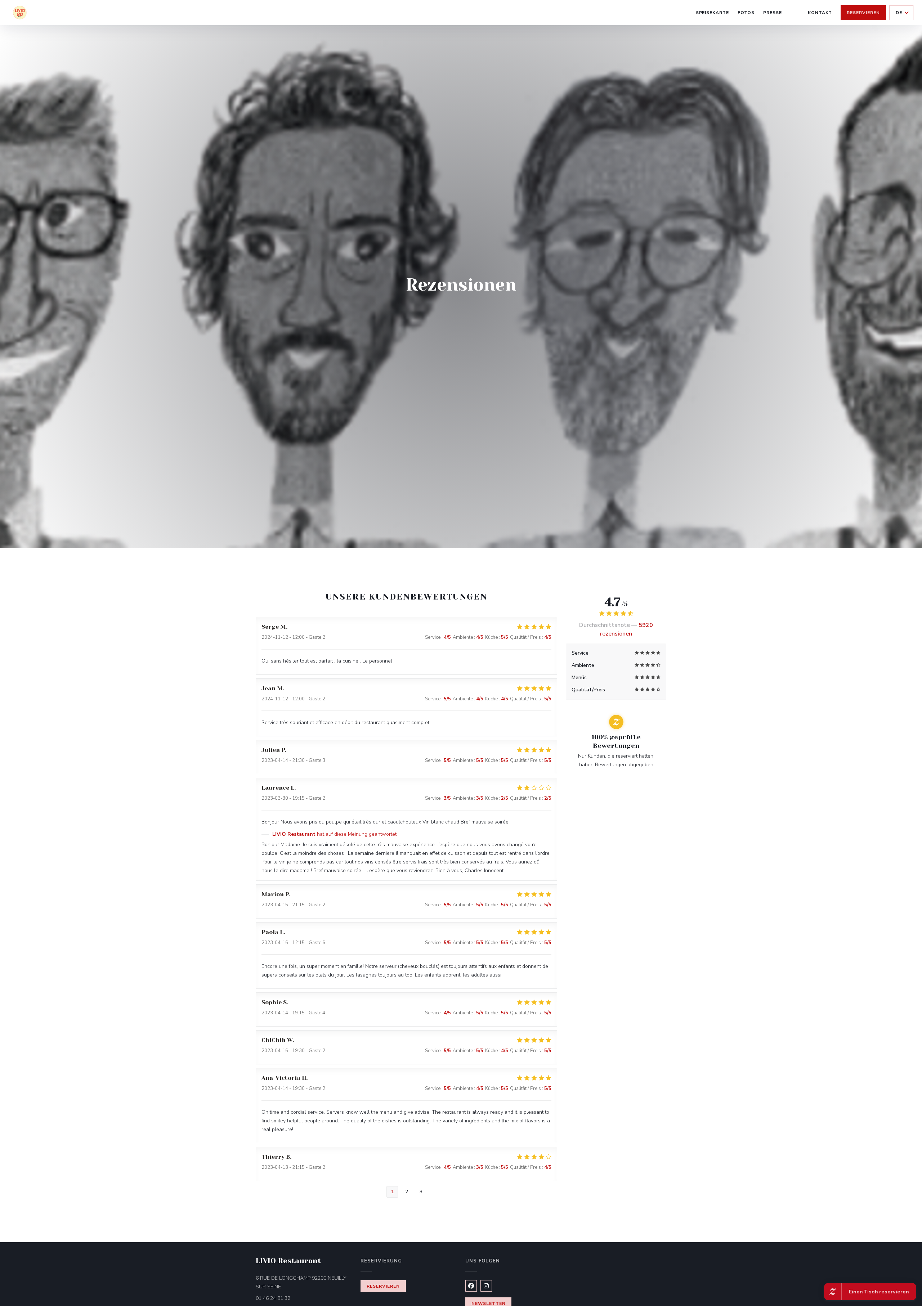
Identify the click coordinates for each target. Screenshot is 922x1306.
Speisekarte (712, 12)
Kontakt (820, 12)
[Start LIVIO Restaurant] (20, 13)
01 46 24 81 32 (273, 1298)
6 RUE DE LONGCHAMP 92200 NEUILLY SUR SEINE (301, 1282)
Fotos (746, 12)
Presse (772, 12)
